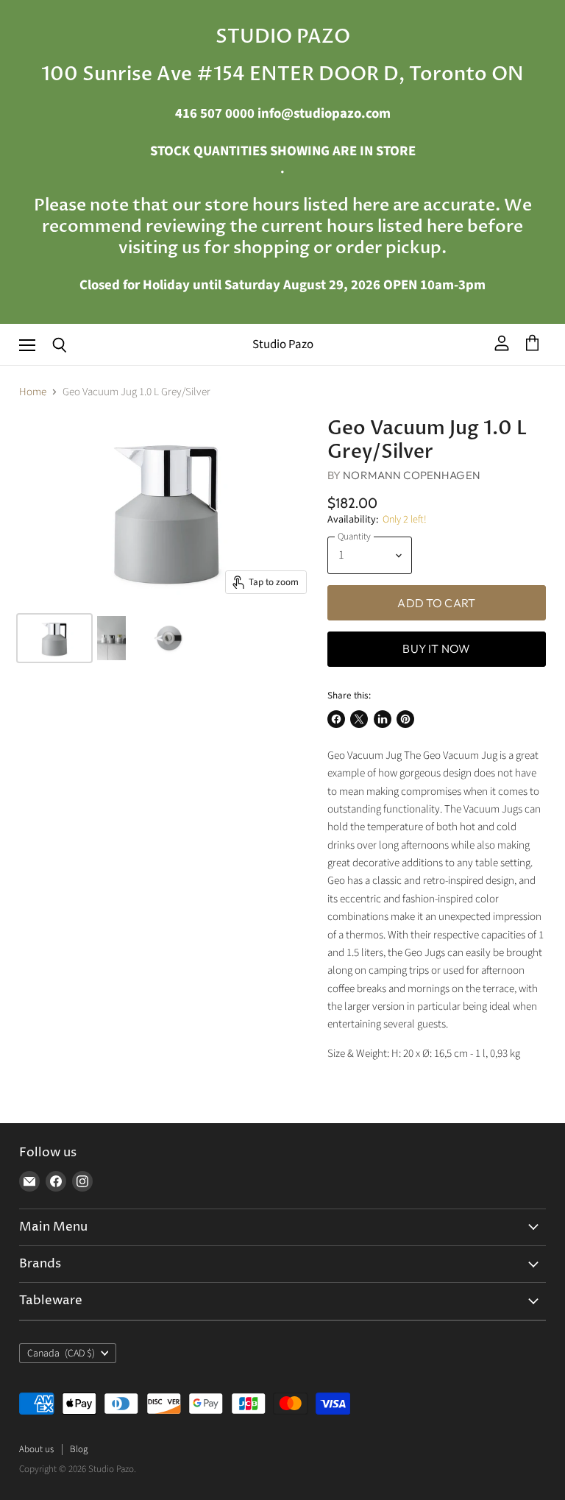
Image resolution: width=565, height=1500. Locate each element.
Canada (61, 1353)
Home (32, 392)
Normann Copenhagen (411, 475)
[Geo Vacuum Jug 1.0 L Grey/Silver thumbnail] (54, 638)
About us (36, 1449)
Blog (79, 1449)
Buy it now (436, 648)
